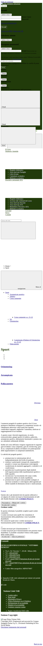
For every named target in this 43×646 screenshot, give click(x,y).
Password (25, 19)
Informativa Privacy (15, 599)
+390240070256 (14, 555)
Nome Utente (26, 17)
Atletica (12, 296)
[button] (20, 403)
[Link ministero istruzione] (10, 4)
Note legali (11, 597)
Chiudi (4, 73)
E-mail (24, 51)
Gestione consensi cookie (16, 607)
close (3, 145)
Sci (11, 319)
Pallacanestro (14, 344)
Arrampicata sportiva (17, 294)
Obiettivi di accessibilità (16, 605)
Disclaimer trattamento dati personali (13, 627)
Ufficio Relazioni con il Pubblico (19, 601)
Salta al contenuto (7, 2)
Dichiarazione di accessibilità (18, 603)
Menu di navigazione (29, 287)
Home (7, 266)
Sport (7, 292)
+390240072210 (14, 557)
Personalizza (6, 503)
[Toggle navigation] (18, 135)
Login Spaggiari (17, 59)
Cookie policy (13, 595)
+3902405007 (13, 553)
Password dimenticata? (9, 23)
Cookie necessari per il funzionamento (14, 529)
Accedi (4, 6)
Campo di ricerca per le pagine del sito (14, 218)
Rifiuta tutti (18, 503)
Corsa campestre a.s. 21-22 (23, 317)
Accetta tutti (9, 505)
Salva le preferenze (18, 537)
